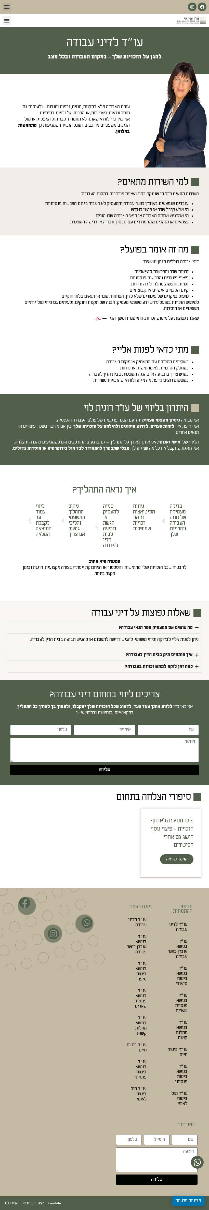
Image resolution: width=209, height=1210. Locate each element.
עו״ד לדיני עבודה (178, 927)
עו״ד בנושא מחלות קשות (181, 1030)
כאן (98, 318)
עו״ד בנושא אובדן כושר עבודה (177, 949)
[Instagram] (192, 7)
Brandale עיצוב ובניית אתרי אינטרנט (33, 1203)
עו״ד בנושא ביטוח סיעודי (181, 976)
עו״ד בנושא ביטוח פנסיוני (181, 1074)
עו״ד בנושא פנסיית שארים (181, 1003)
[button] (7, 7)
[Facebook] (202, 7)
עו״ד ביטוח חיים (177, 1052)
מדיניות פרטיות (188, 1200)
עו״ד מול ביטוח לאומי (179, 1098)
